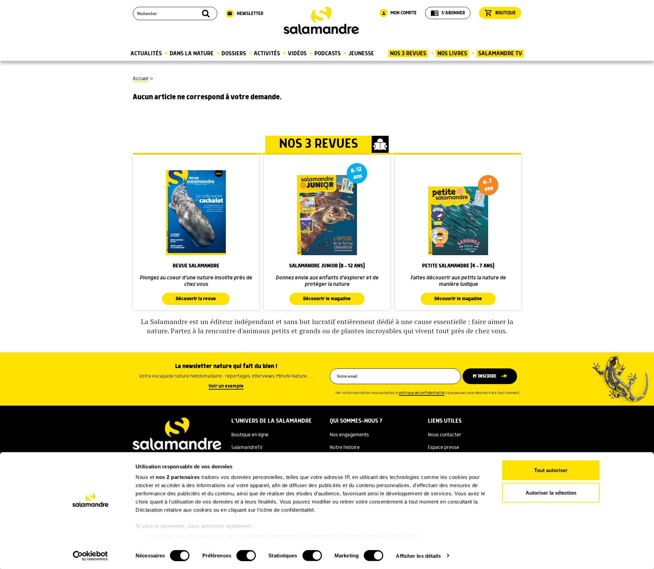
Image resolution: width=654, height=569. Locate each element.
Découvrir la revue (196, 299)
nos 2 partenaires (178, 477)
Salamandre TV (500, 53)
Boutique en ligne (249, 435)
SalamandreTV (247, 447)
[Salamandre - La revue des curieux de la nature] (321, 20)
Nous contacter (444, 435)
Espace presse (443, 447)
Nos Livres (452, 53)
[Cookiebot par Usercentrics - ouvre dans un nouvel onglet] (90, 556)
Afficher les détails (418, 555)
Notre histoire (345, 447)
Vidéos (297, 53)
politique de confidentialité (422, 393)
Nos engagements (349, 435)
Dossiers (233, 53)
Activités (267, 53)
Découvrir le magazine (327, 299)
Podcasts (327, 53)
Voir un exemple (226, 386)
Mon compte (399, 13)
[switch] (246, 555)
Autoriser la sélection (551, 492)
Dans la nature (192, 53)
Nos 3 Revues (408, 53)
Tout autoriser (550, 470)
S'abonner (448, 13)
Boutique (500, 13)
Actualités (146, 53)
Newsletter (245, 13)
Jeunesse (361, 53)
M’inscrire (484, 376)
